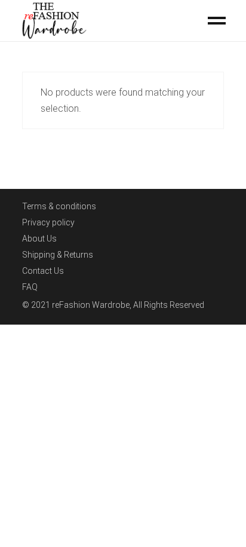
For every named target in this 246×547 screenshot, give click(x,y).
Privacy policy (48, 222)
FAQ (30, 287)
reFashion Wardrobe (91, 305)
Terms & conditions (59, 206)
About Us (39, 238)
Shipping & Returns (57, 254)
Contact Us (43, 271)
